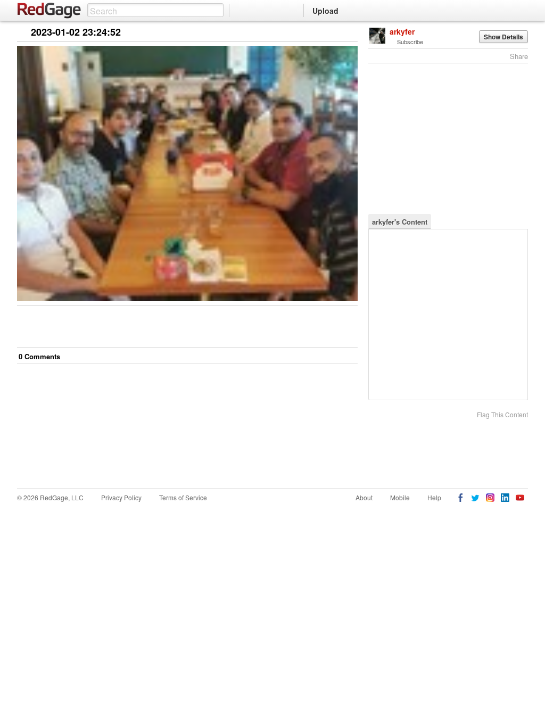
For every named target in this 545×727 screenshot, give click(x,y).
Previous (349, 32)
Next (334, 32)
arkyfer (402, 31)
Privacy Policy (121, 497)
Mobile (400, 497)
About (364, 497)
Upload (325, 10)
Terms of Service (183, 497)
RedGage (49, 10)
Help (434, 497)
